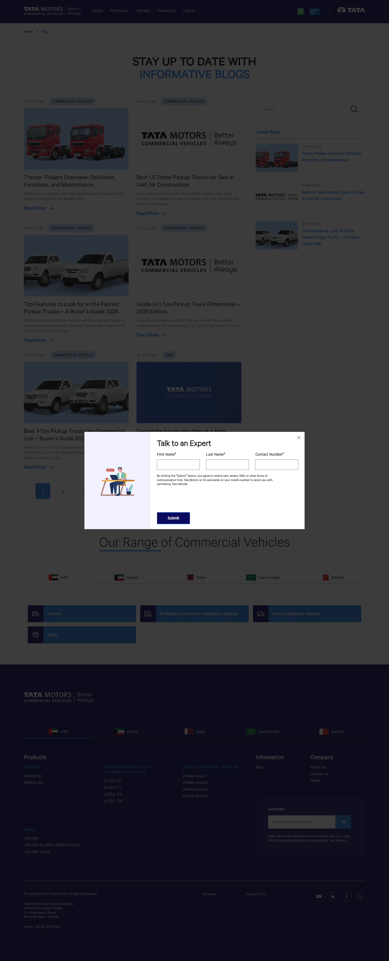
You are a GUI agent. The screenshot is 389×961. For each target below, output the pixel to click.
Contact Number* (269, 454)
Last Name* (215, 454)
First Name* (166, 454)
